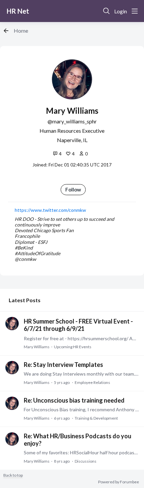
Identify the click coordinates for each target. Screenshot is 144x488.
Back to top (13, 475)
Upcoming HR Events (72, 346)
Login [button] (120, 11)
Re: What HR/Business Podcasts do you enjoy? (77, 439)
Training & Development (96, 418)
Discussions (85, 461)
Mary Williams (37, 346)
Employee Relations (92, 382)
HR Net (18, 11)
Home (21, 30)
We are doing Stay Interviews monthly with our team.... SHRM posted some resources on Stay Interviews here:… (81, 374)
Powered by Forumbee (118, 482)
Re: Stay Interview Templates (63, 364)
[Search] (106, 11)
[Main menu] (135, 11)
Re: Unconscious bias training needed (74, 400)
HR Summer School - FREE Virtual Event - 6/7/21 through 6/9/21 (78, 325)
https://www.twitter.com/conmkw (50, 210)
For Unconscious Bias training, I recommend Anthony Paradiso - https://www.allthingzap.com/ (81, 409)
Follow (73, 189)
